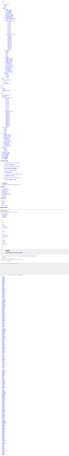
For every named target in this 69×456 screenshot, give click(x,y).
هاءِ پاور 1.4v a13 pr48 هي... (9, 164)
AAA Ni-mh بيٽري (9, 69)
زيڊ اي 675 (7, 77)
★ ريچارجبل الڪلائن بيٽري (8, 17)
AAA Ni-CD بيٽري (9, 63)
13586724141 (4, 183)
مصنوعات (3, 8)
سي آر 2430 (10, 45)
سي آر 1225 (10, 36)
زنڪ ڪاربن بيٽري (7, 50)
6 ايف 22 (7, 52)
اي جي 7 (7, 108)
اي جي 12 (9, 32)
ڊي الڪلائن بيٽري (8, 12)
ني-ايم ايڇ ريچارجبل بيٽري (8, 67)
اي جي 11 (9, 31)
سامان (5, 7)
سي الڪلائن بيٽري (9, 11)
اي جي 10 (9, 30)
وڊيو (3, 204)
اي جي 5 (9, 26)
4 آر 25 (7, 51)
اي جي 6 (7, 107)
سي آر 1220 (4, 91)
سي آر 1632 (10, 39)
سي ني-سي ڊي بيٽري (9, 64)
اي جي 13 (9, 33)
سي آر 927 (9, 49)
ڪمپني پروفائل (6, 4)
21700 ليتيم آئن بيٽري (9, 60)
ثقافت (5, 5)
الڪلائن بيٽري (4, 188)
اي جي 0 (9, 21)
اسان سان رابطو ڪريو (7, 79)
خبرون (3, 78)
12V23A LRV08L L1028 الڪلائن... (10, 168)
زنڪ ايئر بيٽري (6, 73)
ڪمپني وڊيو (6, 82)
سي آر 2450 (10, 46)
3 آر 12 (7, 56)
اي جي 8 (9, 28)
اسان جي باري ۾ (5, 200)
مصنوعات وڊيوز (6, 83)
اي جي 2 (9, 23)
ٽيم (4, 6)
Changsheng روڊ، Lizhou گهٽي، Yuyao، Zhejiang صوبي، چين (11, 184)
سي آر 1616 (10, 37)
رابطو (3, 203)
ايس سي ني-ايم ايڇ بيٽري (10, 71)
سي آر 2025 (10, 41)
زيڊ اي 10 (7, 74)
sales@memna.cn (4, 236)
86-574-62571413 (5, 227)
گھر (2, 2)
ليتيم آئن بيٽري (6, 57)
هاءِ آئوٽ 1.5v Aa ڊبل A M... (9, 175)
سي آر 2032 (10, 42)
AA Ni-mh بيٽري (8, 68)
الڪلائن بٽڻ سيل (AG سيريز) (10, 20)
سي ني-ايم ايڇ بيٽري (7, 145)
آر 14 (7, 53)
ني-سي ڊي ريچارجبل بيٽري (6, 137)
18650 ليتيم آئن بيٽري (9, 59)
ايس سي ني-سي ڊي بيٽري (10, 66)
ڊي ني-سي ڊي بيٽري (9, 65)
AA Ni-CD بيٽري (8, 62)
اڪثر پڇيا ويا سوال (5, 205)
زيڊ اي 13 (7, 75)
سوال (3, 84)
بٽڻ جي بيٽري (6, 19)
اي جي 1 (9, 22)
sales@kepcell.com (5, 182)
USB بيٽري (6, 72)
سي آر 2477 (10, 47)
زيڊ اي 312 (7, 76)
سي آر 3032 (10, 48)
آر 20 (7, 54)
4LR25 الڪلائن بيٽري (9, 16)
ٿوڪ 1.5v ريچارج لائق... (8, 171)
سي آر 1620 (10, 38)
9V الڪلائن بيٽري (8, 13)
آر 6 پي (7, 55)
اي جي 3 (9, 24)
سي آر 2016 (10, 40)
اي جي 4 (9, 25)
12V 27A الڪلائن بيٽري (9, 15)
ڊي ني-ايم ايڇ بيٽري (7, 146)
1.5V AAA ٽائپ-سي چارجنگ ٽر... (10, 179)
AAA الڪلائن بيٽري (9, 10)
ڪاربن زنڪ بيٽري (5, 127)
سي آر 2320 (10, 43)
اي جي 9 (9, 29)
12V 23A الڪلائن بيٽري (9, 14)
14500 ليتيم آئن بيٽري (9, 58)
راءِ (4, 80)
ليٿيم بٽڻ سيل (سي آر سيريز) (10, 34)
